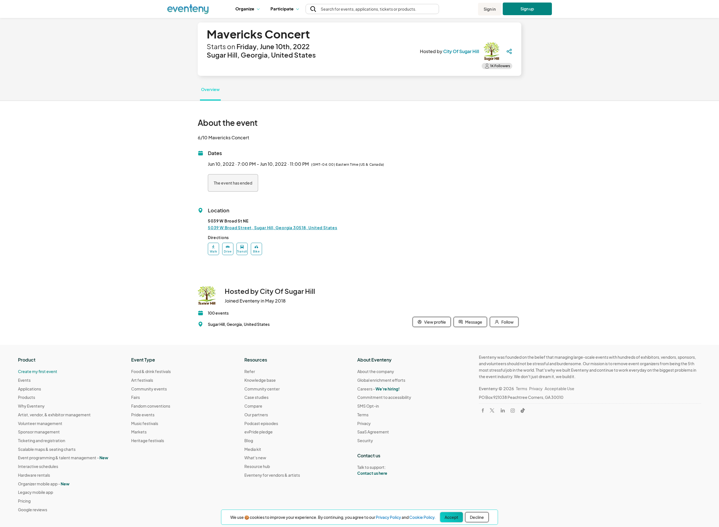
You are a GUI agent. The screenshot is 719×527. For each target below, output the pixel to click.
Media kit (252, 449)
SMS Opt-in (368, 405)
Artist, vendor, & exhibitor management (54, 414)
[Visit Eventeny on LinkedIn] (503, 410)
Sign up (527, 8)
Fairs (135, 397)
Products (26, 397)
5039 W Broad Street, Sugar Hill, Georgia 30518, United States (272, 227)
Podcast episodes (261, 423)
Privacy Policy (388, 517)
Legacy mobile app (35, 492)
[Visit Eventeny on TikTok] (523, 410)
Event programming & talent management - (63, 457)
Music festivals (144, 423)
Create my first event (37, 371)
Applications (29, 388)
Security (365, 440)
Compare (253, 405)
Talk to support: (372, 470)
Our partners (256, 414)
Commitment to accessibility (384, 397)
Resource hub (257, 466)
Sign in (490, 9)
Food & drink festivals (151, 371)
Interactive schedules (38, 466)
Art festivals (142, 380)
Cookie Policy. (422, 517)
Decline (477, 517)
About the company (375, 371)
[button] (248, 9)
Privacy (364, 423)
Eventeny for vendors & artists (272, 475)
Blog (248, 440)
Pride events (142, 414)
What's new (255, 457)
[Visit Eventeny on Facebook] (483, 410)
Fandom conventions (150, 405)
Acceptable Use (559, 388)
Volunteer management (40, 423)
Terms (362, 414)
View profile (435, 321)
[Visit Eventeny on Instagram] (512, 410)
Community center (262, 388)
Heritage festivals (147, 440)
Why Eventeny (31, 405)
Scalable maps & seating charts (47, 449)
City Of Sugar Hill (461, 51)
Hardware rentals (34, 475)
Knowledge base (260, 380)
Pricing (24, 500)
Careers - (378, 388)
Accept (451, 517)
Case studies (256, 397)
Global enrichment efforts (381, 380)
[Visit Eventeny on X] (492, 410)
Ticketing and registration (41, 440)
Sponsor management (39, 431)
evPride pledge (258, 431)
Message (473, 321)
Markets (139, 431)
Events (24, 380)
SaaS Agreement (373, 431)
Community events (149, 388)
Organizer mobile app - (43, 483)
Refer (249, 371)
